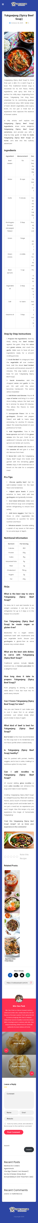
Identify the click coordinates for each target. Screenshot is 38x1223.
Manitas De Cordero (12, 1166)
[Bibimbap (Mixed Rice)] (12, 901)
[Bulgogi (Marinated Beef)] (12, 923)
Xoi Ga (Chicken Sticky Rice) (15, 1174)
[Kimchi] (12, 880)
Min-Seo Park (19, 1006)
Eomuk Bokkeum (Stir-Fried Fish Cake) (18, 1177)
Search (7, 1146)
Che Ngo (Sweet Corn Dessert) (16, 1171)
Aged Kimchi (9, 1168)
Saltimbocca (17, 1194)
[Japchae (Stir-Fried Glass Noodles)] (12, 944)
